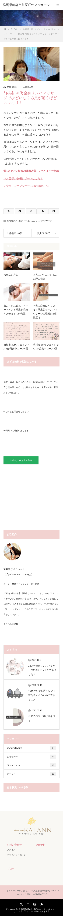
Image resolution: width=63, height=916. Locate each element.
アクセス (11, 850)
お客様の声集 (11, 275)
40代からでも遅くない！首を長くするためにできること (41, 695)
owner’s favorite (30, 748)
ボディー (23, 221)
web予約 (40, 844)
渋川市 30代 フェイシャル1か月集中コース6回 (46, 346)
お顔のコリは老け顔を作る (41, 718)
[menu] (58, 5)
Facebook (27, 903)
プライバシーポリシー (16, 856)
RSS (41, 903)
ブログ (10, 868)
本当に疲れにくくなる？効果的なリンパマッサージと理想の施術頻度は (45, 311)
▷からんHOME (11, 624)
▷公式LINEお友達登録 (21, 460)
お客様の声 (28, 87)
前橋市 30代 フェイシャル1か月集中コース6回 (16, 346)
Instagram (34, 903)
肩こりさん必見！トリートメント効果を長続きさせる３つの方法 (16, 309)
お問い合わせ (14, 844)
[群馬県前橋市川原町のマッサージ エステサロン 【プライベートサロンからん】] (31, 833)
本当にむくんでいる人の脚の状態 (45, 277)
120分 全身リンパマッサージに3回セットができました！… (42, 670)
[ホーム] (5, 28)
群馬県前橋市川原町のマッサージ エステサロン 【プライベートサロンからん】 (35, 910)
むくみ (31, 221)
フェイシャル (30, 765)
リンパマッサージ (43, 221)
